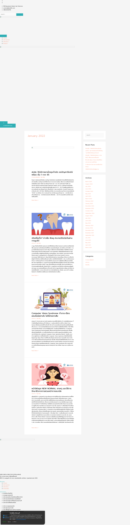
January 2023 (89, 203)
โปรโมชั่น (87, 265)
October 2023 (89, 191)
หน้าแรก (5, 38)
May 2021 (87, 242)
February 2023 (89, 201)
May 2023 (88, 194)
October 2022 (89, 211)
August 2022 (88, 216)
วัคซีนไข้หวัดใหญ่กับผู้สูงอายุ (92, 169)
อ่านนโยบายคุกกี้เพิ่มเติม (21, 519)
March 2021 (88, 247)
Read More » (35, 200)
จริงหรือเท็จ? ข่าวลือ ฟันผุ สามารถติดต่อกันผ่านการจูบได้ (52, 239)
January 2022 (89, 228)
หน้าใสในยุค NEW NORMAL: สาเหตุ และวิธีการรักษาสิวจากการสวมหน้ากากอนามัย (51, 390)
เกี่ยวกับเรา (6, 42)
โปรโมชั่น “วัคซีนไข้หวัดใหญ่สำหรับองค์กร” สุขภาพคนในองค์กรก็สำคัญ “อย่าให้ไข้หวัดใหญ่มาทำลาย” (94, 151)
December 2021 (89, 230)
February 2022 (89, 225)
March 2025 (88, 181)
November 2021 (89, 233)
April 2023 (88, 196)
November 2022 (89, 208)
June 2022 (88, 220)
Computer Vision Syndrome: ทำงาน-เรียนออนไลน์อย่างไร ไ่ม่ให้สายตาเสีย (51, 315)
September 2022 (89, 213)
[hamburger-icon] (3, 36)
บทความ (33, 243)
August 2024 (89, 184)
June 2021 (88, 240)
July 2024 (88, 186)
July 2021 (87, 238)
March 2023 (88, 198)
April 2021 (88, 245)
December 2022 (89, 206)
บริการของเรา (6, 40)
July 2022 (88, 218)
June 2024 (88, 189)
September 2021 (89, 235)
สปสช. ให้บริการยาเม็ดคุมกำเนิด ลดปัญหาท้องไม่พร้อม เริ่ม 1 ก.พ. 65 (52, 173)
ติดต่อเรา (5, 43)
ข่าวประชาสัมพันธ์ (36, 177)
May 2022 (88, 223)
